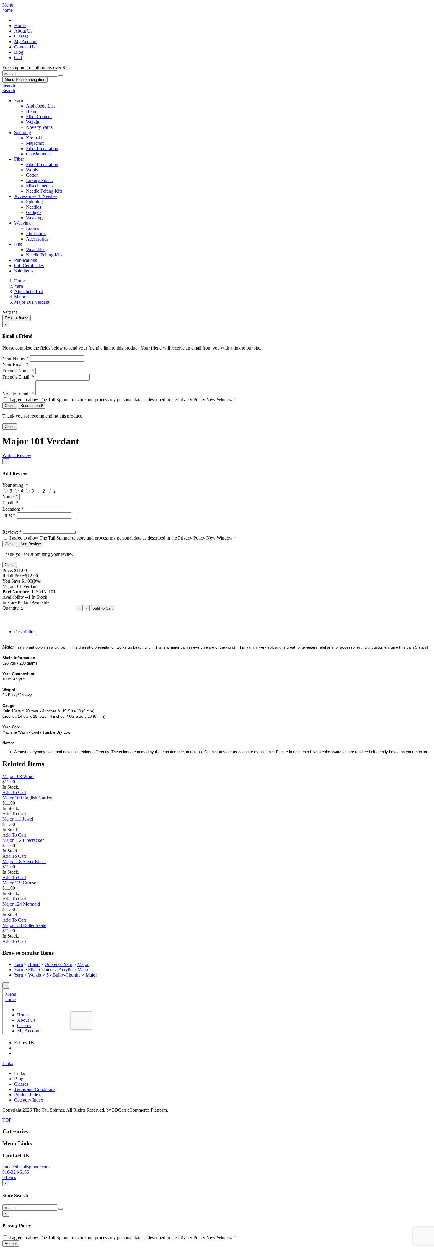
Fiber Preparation (42, 148)
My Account (25, 41)
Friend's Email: (18, 376)
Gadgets (33, 212)
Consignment (38, 153)
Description (25, 631)
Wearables (35, 249)
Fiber (19, 159)
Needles (33, 206)
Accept (11, 1243)
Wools (32, 169)
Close (9, 405)
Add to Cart (103, 608)
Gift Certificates (29, 265)
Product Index (27, 1094)
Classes (21, 36)
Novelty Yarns (39, 127)
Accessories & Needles (35, 196)
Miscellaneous (39, 185)
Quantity (10, 607)
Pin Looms (36, 233)
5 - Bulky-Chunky (63, 974)
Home (20, 25)
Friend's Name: (18, 370)
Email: (10, 502)
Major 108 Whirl (18, 776)
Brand (31, 111)
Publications (25, 260)
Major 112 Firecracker (23, 840)
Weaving (34, 217)
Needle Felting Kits (44, 191)
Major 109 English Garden (27, 797)
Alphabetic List (40, 105)
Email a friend (16, 318)
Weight (32, 121)
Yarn (18, 100)
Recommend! (31, 405)
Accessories (37, 238)
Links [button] (7, 1063)
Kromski (34, 137)
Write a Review (16, 455)
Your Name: (15, 358)
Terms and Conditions (34, 1089)
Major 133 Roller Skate (24, 925)
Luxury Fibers (39, 180)
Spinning (22, 132)
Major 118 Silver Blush (24, 861)
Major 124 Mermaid (21, 904)
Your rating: (15, 485)
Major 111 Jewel (17, 818)
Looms (32, 228)
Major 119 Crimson (20, 882)
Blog (18, 52)
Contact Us (24, 46)
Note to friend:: (18, 393)
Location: (13, 508)
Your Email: (15, 364)
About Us (23, 30)
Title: (8, 515)
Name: (10, 496)
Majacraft (35, 143)
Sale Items (23, 270)
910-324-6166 (15, 1172)
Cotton (32, 175)
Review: (12, 532)
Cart (18, 57)
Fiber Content (39, 116)
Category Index (28, 1099)
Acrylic (65, 969)
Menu (25, 79)
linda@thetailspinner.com (26, 1166)
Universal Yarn (58, 964)
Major (83, 964)
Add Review (30, 544)
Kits (18, 244)
